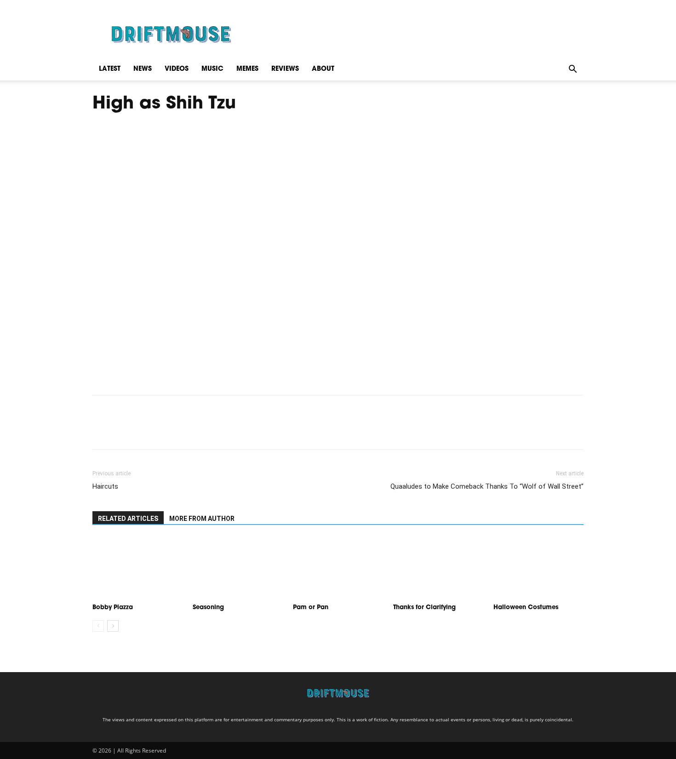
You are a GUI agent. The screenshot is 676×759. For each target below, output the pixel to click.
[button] (572, 69)
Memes (247, 69)
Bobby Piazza (112, 608)
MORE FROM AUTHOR (202, 518)
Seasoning (209, 608)
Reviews (285, 69)
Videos (177, 69)
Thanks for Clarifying (425, 608)
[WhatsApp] (165, 430)
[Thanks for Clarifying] (438, 568)
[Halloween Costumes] (538, 568)
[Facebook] (101, 430)
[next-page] (113, 626)
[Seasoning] (238, 568)
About (323, 69)
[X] (123, 430)
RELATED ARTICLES (128, 518)
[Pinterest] (144, 430)
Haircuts (105, 486)
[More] (186, 430)
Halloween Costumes (525, 608)
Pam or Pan (310, 608)
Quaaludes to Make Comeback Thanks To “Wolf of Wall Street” (487, 486)
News (142, 69)
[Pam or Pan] (338, 568)
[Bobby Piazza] (137, 568)
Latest (109, 69)
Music (212, 69)
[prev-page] (98, 626)
